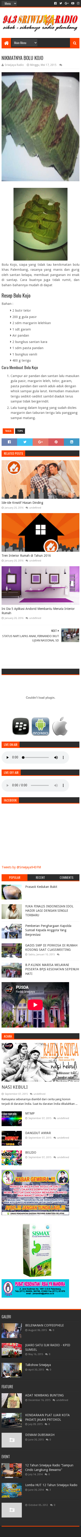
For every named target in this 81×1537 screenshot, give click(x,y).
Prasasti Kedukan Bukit (41, 887)
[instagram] (77, 3)
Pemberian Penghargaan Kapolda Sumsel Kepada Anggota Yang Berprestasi (48, 930)
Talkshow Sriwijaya (38, 1365)
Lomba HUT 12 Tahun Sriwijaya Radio (51, 1485)
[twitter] (60, 3)
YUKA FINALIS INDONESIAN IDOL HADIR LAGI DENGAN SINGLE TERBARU (49, 910)
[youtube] (72, 3)
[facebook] (55, 3)
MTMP (30, 1113)
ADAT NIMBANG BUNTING (44, 1395)
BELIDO (30, 1152)
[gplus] (67, 3)
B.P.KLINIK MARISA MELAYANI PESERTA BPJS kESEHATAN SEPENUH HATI (52, 969)
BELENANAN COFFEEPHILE (44, 1325)
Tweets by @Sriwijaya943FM (21, 867)
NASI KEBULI (15, 1087)
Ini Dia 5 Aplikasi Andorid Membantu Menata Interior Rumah (38, 611)
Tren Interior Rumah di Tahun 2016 (26, 555)
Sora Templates (34, 1531)
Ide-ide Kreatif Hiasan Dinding (22, 502)
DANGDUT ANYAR (38, 1133)
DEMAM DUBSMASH (39, 1435)
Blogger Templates (59, 1531)
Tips (20, 431)
